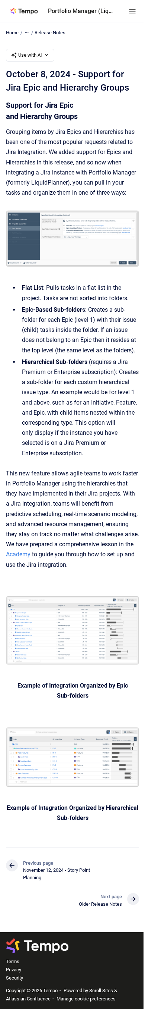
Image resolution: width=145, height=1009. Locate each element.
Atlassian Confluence (28, 999)
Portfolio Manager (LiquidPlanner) (81, 11)
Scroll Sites (101, 990)
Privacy (13, 969)
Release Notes (50, 32)
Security (14, 978)
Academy (18, 554)
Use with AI (30, 55)
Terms (12, 961)
